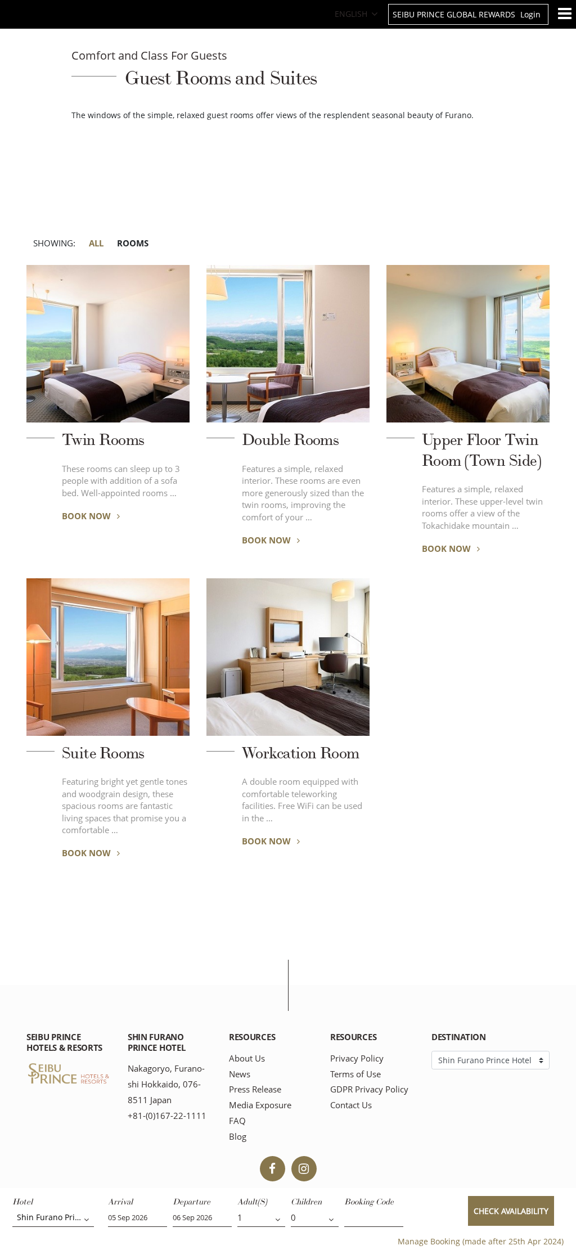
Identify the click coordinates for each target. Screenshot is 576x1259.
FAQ (237, 1121)
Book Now (87, 515)
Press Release (255, 1089)
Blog (237, 1137)
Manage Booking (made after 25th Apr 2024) (481, 1241)
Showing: (54, 243)
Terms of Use (355, 1074)
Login (530, 14)
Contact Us (351, 1105)
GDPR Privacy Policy (369, 1089)
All (96, 243)
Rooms (132, 243)
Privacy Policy (357, 1058)
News (239, 1074)
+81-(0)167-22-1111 (167, 1116)
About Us (247, 1058)
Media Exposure (260, 1105)
